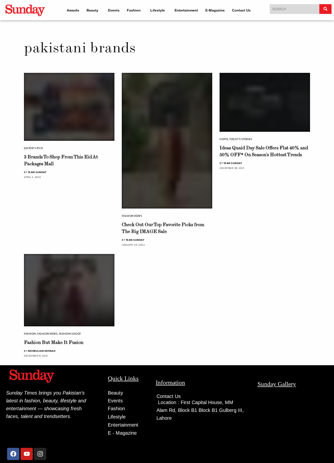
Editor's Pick (33, 148)
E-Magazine (218, 10)
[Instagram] (40, 455)
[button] (91, 10)
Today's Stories (240, 140)
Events (112, 10)
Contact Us (244, 10)
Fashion (132, 10)
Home (224, 140)
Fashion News (132, 216)
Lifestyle (158, 10)
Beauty (89, 10)
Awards (69, 10)
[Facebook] (13, 455)
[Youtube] (27, 455)
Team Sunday (37, 172)
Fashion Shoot (70, 335)
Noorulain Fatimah (42, 352)
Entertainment (189, 10)
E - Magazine (122, 434)
